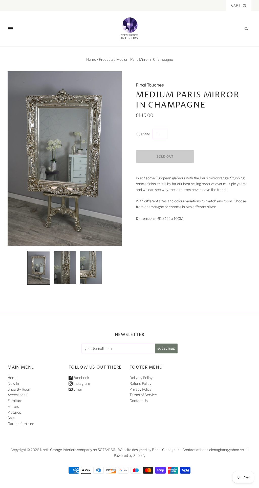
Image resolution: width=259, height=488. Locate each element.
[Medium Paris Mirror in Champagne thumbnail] (38, 268)
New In (13, 383)
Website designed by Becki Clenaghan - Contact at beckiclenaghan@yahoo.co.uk (183, 450)
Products (106, 59)
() (238, 5)
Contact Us (139, 400)
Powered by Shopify (129, 455)
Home (91, 59)
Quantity (143, 134)
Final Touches (150, 85)
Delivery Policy (141, 377)
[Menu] (11, 28)
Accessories (17, 395)
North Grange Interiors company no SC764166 (77, 450)
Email (77, 389)
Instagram (81, 383)
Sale (11, 418)
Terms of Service (143, 395)
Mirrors (13, 406)
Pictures (14, 412)
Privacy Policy (141, 389)
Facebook (81, 377)
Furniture (15, 400)
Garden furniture (21, 423)
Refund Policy (140, 383)
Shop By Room (19, 389)
